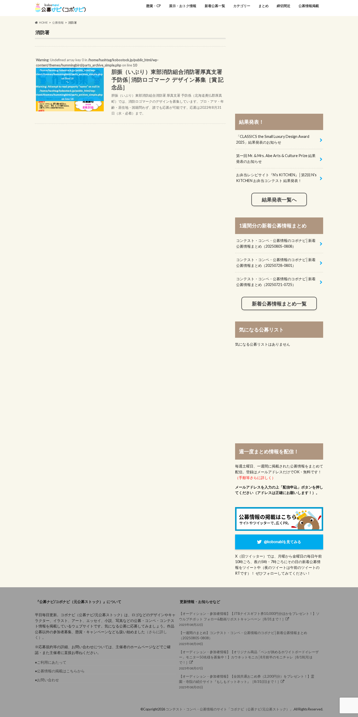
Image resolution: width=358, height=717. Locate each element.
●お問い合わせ (47, 680)
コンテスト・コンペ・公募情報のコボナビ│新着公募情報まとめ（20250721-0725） (276, 282)
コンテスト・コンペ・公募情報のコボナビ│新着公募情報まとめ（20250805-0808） (276, 243)
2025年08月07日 (249, 660)
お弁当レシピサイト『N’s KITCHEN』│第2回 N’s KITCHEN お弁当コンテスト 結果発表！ (276, 178)
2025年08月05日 (246, 681)
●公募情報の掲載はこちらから (60, 671)
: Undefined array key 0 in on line (129, 86)
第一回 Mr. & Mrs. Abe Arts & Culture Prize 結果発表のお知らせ (276, 158)
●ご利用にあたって (50, 662)
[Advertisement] (279, 66)
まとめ (263, 6)
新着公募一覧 (215, 6)
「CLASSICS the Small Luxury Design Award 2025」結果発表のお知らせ (272, 139)
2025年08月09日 (243, 638)
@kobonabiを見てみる (282, 541)
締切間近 (283, 6)
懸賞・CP (153, 6)
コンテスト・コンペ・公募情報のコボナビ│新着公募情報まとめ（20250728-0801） (276, 262)
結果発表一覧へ (279, 199)
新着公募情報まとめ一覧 (279, 303)
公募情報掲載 (309, 6)
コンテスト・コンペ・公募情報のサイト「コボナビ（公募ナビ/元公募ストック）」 (229, 709)
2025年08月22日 (249, 618)
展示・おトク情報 (182, 6)
